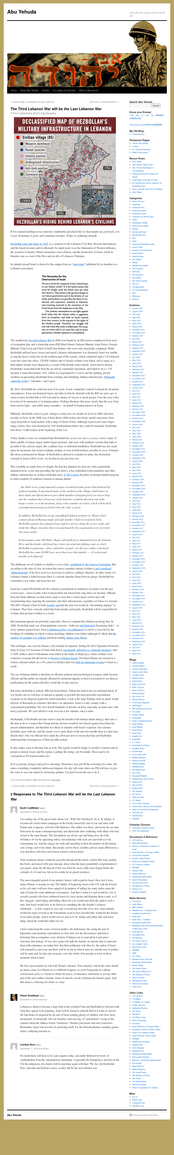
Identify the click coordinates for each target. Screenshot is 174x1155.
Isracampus (136, 717)
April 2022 (136, 363)
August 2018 (137, 497)
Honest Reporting (139, 1020)
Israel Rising (137, 730)
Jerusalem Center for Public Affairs (146, 1029)
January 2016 (137, 592)
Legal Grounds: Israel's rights (144, 1035)
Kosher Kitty (137, 751)
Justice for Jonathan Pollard (143, 861)
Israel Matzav (137, 726)
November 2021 (138, 378)
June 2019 (136, 467)
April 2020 (136, 436)
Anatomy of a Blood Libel (142, 216)
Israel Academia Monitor (142, 720)
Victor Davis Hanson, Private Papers (147, 806)
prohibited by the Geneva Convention (90, 564)
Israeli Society (138, 256)
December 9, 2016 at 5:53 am (33, 811)
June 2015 (136, 613)
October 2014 (137, 638)
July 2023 (136, 338)
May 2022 (136, 360)
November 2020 (138, 415)
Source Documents (139, 879)
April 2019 (136, 473)
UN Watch (136, 800)
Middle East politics (140, 265)
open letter (78, 264)
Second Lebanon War (40, 340)
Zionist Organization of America (145, 1087)
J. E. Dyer (136, 742)
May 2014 (136, 653)
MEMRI (135, 867)
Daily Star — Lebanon (141, 919)
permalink (55, 779)
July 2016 (136, 574)
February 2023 (138, 344)
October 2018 (137, 491)
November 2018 (138, 488)
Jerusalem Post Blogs (141, 745)
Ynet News (136, 986)
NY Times (136, 956)
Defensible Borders (140, 843)
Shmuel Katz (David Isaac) (143, 778)
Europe (135, 228)
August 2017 (137, 534)
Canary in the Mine (140, 671)
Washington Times (139, 980)
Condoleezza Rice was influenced (65, 629)
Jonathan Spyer (138, 748)
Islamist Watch (138, 714)
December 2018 (138, 485)
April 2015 (136, 620)
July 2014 (136, 647)
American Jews (138, 207)
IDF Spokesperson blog (142, 708)
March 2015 (137, 623)
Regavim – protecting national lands (146, 1060)
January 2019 (137, 482)
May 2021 (136, 396)
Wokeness (136, 296)
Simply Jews (137, 781)
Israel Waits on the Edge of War (145, 179)
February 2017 (138, 552)
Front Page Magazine (140, 702)
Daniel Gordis (138, 678)
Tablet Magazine (138, 1069)
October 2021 (137, 381)
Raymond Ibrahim (139, 775)
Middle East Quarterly (141, 1041)
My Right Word (138, 769)
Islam (134, 241)
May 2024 (136, 320)
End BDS (136, 1014)
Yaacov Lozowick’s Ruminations (145, 809)
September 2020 (138, 421)
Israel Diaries (137, 723)
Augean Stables (138, 665)
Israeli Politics (138, 253)
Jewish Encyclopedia (140, 855)
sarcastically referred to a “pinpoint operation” (87, 650)
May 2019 (136, 470)
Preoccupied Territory (141, 1057)
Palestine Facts (138, 1050)
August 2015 (137, 607)
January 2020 (137, 445)
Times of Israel (138, 977)
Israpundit (136, 739)
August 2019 (137, 461)
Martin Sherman (138, 757)
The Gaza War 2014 (140, 882)
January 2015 (137, 629)
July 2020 (136, 427)
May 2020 (136, 433)
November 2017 (138, 525)
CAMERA (136, 998)
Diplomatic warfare (140, 222)
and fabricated (87, 625)
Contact (45, 90)
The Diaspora (137, 274)
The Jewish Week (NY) (141, 971)
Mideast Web (137, 870)
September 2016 (138, 568)
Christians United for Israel (143, 827)
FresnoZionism (138, 134)
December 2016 (138, 558)
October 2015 (137, 601)
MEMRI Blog (138, 766)
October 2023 (137, 335)
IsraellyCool (137, 736)
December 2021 (138, 375)
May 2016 (136, 580)
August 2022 (137, 354)
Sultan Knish (137, 788)
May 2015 (136, 616)
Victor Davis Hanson (140, 803)
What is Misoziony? (88, 90)
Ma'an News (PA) (139, 946)
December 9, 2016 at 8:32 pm (33, 999)
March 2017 (137, 549)
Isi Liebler (136, 711)
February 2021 (138, 406)
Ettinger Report (138, 693)
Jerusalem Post (138, 934)
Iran (133, 238)
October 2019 (137, 454)
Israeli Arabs (137, 247)
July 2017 (136, 537)
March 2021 (137, 403)
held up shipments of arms (90, 662)
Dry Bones (136, 1011)
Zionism (135, 299)
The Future (136, 277)
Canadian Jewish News (141, 913)
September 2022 (138, 351)
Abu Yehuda (21, 11)
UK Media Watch (139, 1081)
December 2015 (138, 595)
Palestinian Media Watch (142, 876)
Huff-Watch (136, 705)
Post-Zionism (137, 268)
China (134, 219)
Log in (134, 1096)
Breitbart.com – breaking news (144, 910)
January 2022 (137, 372)
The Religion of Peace (141, 885)
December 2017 (138, 522)
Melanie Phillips (138, 763)
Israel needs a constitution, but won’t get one (32, 101)
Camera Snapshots (139, 668)
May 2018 (136, 506)
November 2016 (138, 561)
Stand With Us (138, 1066)
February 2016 (138, 589)
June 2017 (136, 540)
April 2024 (136, 323)
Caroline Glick (138, 675)
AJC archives (137, 840)
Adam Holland (138, 662)
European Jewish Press (141, 922)
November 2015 (138, 598)
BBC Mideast (137, 907)
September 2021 (138, 384)
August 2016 (137, 571)
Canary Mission (138, 1005)
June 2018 (136, 503)
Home (14, 90)
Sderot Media (137, 965)
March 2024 (137, 326)
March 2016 (137, 586)
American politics (139, 210)
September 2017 (138, 531)
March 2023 (137, 341)
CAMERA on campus (141, 1002)
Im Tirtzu (136, 1023)
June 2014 (136, 650)
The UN (135, 283)
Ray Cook (136, 772)
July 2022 (136, 357)
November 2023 (138, 332)
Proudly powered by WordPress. (146, 1115)
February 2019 (138, 479)
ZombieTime (137, 815)
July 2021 (136, 390)
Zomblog (136, 818)
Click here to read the (145, 124)
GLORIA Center (139, 1017)
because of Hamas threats (64, 658)
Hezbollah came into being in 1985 (29, 243)
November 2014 (138, 635)
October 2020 (137, 418)
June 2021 (136, 393)
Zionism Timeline (139, 891)
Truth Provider (138, 797)
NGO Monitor (138, 1047)
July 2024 (136, 314)
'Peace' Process (138, 201)
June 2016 (136, 577)
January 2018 (137, 519)
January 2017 (137, 555)
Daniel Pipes (137, 681)
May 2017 (136, 543)
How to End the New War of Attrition (147, 189)
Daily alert (136, 916)
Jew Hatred (136, 259)
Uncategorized (138, 286)
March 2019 (137, 476)
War (35, 779)
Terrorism (136, 271)
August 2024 (137, 311)
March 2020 (137, 439)
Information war (138, 234)
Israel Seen (136, 733)
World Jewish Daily (140, 983)
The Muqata (137, 791)
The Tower (136, 794)
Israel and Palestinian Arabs (143, 244)
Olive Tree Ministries (140, 830)
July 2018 (136, 500)
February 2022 (138, 369)
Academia (136, 204)
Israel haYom (137, 931)
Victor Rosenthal (48, 113)
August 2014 (137, 644)
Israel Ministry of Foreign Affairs (145, 852)
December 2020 (138, 412)
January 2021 (137, 409)
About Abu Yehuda (29, 90)
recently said (53, 605)
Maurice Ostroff (138, 760)
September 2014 (138, 641)
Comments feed (138, 1102)
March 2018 (137, 513)
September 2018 (138, 494)
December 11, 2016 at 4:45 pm (34, 1048)
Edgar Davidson (138, 684)
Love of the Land (139, 754)
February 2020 (138, 442)
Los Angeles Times (140, 943)
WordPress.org (138, 1105)
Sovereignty (137, 1063)
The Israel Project (139, 968)
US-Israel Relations (140, 289)
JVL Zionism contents (141, 864)
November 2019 (138, 451)
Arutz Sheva (137, 904)
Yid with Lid (137, 812)
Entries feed (137, 1099)
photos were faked (76, 637)
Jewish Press (137, 937)
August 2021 (137, 387)
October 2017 (137, 528)
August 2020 (137, 424)
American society (139, 213)
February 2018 (138, 516)
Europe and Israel (139, 231)
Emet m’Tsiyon (138, 690)
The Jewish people (139, 280)
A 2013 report (71, 474)
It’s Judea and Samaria (64, 90)
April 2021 (136, 399)
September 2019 (138, 458)
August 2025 (137, 308)
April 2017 (136, 546)
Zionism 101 (137, 888)
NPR (134, 953)
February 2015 (138, 626)
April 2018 (136, 509)
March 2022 (137, 366)
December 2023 (138, 329)
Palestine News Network (142, 959)
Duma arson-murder (140, 225)
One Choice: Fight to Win (142, 164)
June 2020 (136, 430)
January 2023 (137, 348)
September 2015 (138, 604)
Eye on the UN (138, 696)
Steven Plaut (137, 785)
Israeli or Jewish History (142, 250)
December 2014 (138, 632)
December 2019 (138, 448)
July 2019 (136, 464)
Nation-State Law (139, 873)
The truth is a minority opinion (104, 101)
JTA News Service (139, 940)
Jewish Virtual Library (141, 858)
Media (134, 262)
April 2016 (136, 583)
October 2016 (137, 564)
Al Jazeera (136, 901)
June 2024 (136, 317)
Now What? (137, 161)
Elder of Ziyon (138, 687)
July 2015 (136, 610)
